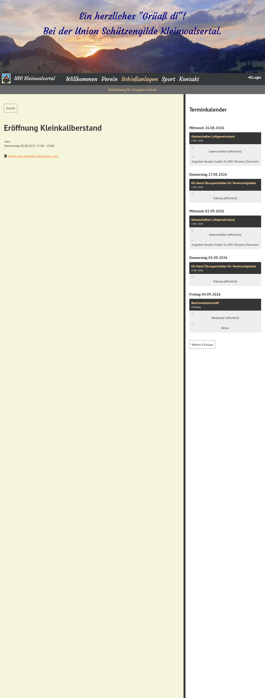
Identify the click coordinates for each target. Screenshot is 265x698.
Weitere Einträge (202, 344)
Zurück (10, 108)
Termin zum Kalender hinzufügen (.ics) (33, 156)
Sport (168, 79)
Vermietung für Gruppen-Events (132, 89)
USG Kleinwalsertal (34, 78)
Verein (109, 79)
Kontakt (189, 79)
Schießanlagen (139, 79)
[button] (225, 149)
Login (256, 77)
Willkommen (81, 79)
